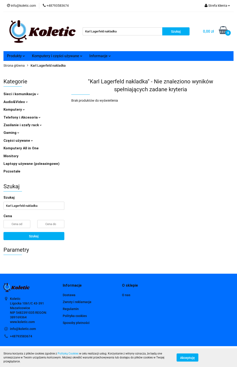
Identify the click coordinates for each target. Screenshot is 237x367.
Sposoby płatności (76, 323)
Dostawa (69, 295)
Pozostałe (11, 171)
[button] (72, 285)
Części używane (17, 140)
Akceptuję (187, 358)
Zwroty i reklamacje (77, 302)
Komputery (13, 109)
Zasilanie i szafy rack (21, 125)
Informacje (99, 56)
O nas (126, 295)
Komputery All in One (21, 148)
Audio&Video (14, 102)
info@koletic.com (23, 329)
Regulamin (71, 309)
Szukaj (34, 236)
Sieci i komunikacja (20, 94)
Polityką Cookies (68, 353)
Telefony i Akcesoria (21, 117)
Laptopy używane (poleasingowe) (31, 164)
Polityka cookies (75, 316)
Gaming (10, 133)
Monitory (11, 156)
